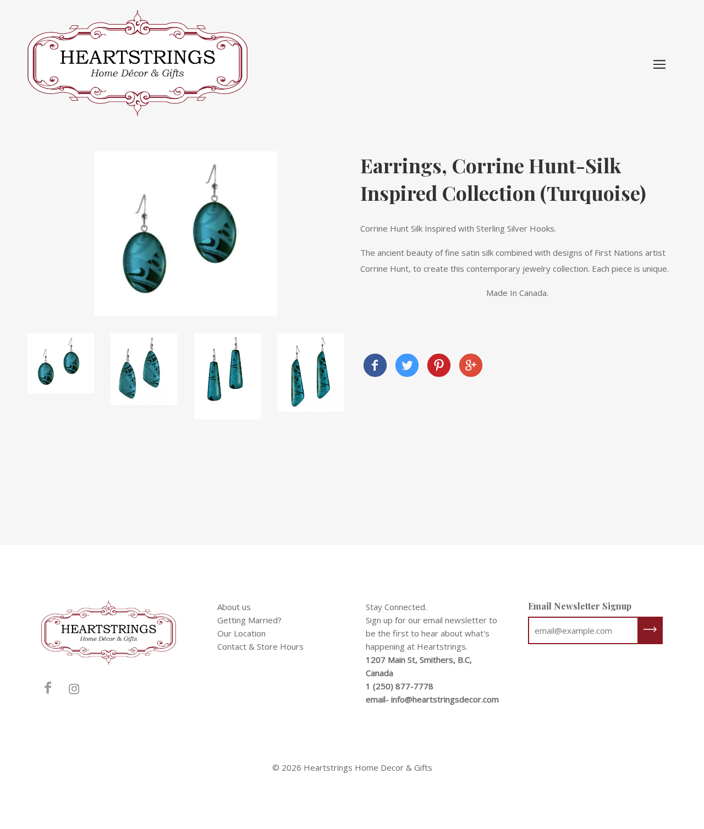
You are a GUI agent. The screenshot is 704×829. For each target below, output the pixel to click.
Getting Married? (249, 619)
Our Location (241, 633)
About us (234, 606)
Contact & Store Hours (260, 646)
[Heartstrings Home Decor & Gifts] (375, 366)
